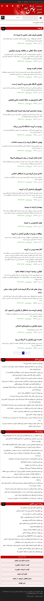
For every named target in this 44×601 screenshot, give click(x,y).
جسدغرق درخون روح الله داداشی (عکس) (29, 548)
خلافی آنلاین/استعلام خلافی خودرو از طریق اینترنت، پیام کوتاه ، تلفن (22, 545)
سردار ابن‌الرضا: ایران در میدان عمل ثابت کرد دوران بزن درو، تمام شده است (21, 419)
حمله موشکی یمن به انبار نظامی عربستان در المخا (27, 411)
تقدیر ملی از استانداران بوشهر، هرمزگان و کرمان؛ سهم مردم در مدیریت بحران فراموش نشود (21, 368)
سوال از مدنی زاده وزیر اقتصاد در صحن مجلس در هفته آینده (24, 408)
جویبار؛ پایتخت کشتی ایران (33, 415)
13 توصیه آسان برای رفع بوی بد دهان (31, 517)
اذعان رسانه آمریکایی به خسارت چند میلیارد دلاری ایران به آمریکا (23, 489)
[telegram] (12, 5)
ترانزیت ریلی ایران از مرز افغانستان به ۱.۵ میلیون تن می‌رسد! (24, 498)
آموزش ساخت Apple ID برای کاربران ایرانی (29, 536)
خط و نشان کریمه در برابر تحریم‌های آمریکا (26, 158)
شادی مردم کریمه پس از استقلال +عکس (26, 173)
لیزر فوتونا (22, 583)
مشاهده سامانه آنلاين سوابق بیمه (31, 520)
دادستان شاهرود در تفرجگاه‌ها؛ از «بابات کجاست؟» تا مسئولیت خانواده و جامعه (21, 478)
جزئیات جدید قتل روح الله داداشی (31, 533)
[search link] (2, 17)
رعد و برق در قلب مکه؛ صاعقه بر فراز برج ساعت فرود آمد (25, 396)
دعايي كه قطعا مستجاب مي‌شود (32, 530)
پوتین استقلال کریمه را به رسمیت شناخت (26, 142)
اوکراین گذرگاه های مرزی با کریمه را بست (27, 84)
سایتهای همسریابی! (35, 527)
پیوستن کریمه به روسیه (33, 207)
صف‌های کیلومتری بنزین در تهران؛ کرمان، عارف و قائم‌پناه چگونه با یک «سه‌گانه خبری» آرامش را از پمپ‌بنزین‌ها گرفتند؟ (21, 446)
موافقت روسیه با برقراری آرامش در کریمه (26, 233)
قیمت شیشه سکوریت (22, 565)
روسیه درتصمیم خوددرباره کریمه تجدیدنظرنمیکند (24, 110)
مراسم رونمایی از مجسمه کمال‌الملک (31, 462)
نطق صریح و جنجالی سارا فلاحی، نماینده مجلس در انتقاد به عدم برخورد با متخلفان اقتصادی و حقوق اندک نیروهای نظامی (21, 382)
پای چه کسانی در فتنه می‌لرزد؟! (32, 363)
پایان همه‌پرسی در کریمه (33, 222)
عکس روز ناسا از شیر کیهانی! (33, 465)
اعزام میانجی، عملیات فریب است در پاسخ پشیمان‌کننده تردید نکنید (22, 492)
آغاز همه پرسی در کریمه (33, 249)
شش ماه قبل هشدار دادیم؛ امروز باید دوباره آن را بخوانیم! (25, 459)
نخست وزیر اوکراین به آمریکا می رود (28, 339)
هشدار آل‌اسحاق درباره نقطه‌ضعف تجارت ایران (28, 495)
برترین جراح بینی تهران (22, 560)
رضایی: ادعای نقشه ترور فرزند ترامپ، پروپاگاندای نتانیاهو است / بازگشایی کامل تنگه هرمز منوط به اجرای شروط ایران (23, 373)
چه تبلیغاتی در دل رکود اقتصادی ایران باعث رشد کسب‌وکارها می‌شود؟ (21, 436)
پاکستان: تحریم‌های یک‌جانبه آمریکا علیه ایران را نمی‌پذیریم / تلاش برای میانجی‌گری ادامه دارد (21, 400)
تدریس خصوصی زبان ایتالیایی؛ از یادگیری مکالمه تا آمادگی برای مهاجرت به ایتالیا (23, 440)
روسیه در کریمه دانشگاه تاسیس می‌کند (27, 126)
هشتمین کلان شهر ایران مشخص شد (30, 508)
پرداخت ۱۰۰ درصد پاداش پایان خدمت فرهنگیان (28, 542)
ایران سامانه (30, 596)
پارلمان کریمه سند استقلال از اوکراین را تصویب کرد (23, 310)
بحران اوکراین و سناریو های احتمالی (29, 326)
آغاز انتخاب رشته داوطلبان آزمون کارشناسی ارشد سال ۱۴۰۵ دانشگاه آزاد (21, 405)
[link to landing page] (32, 9)
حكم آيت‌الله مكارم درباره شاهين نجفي (30, 523)
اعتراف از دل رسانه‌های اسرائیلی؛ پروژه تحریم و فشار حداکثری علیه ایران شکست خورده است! (21, 484)
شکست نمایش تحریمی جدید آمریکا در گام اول (30, 23)
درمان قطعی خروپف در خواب (22, 578)
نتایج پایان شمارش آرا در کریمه (30, 189)
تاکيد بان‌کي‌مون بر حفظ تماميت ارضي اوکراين (25, 100)
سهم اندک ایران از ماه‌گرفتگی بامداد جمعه (29, 393)
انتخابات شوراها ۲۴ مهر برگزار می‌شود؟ (30, 468)
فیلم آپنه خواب (22, 574)
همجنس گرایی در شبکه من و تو (32, 514)
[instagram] (18, 6)
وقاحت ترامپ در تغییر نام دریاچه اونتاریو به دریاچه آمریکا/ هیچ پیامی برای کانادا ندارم (22, 388)
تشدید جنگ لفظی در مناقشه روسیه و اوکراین (25, 50)
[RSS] (2, 6)
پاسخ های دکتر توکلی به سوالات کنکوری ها (29, 552)
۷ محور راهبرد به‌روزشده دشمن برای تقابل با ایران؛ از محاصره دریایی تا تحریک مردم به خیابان (21, 424)
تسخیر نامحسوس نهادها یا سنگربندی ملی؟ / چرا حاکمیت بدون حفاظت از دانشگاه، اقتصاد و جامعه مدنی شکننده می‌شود (21, 472)
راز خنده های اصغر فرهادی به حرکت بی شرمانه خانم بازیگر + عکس (22, 539)
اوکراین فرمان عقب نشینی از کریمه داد (27, 35)
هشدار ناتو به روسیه (34, 68)
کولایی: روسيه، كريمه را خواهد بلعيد (28, 271)
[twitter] (7, 6)
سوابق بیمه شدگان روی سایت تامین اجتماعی (28, 511)
